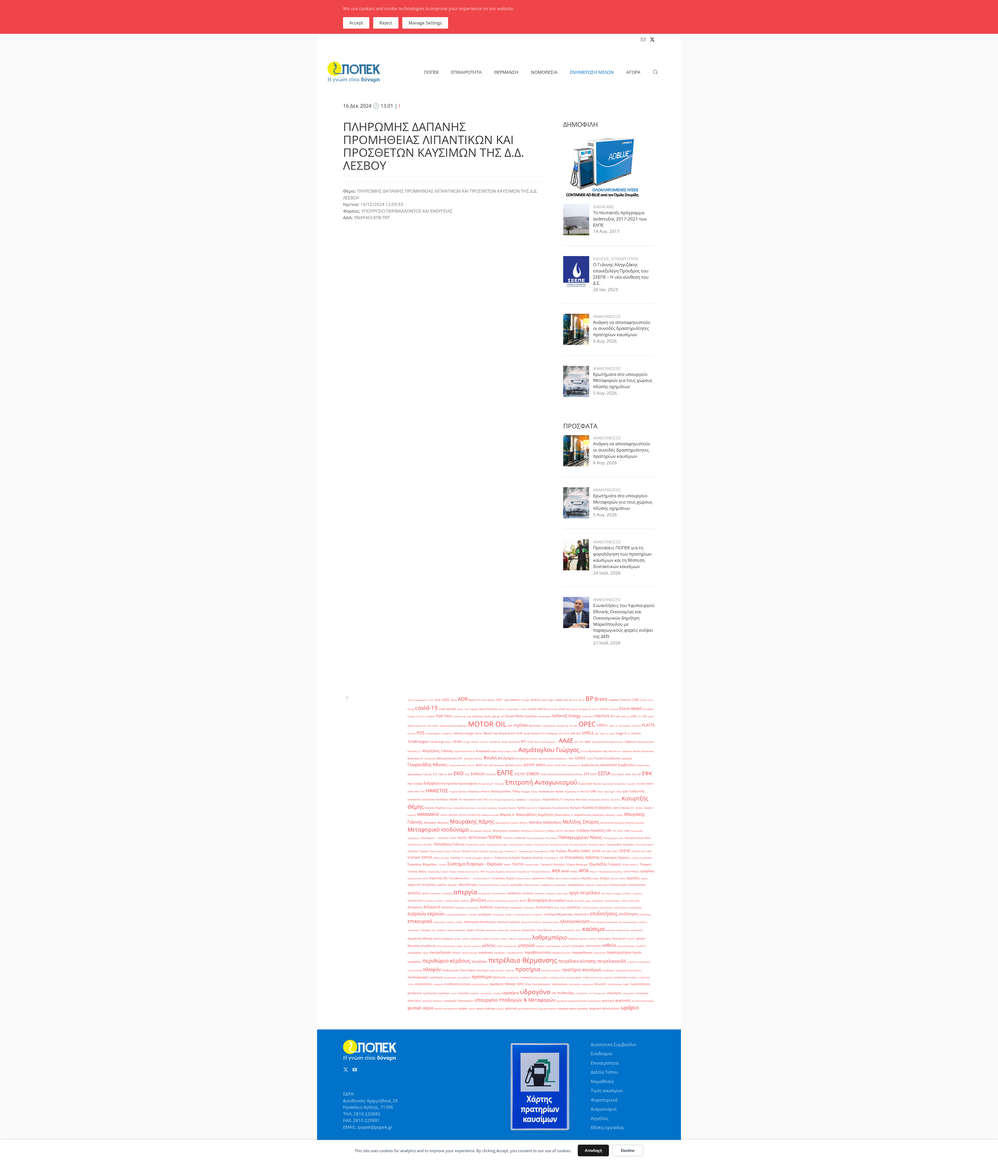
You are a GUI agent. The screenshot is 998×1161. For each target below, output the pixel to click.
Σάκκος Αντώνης (441, 857)
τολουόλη (463, 993)
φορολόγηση (594, 1000)
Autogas (525, 700)
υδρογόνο (535, 991)
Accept (356, 23)
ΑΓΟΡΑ (633, 72)
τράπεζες (474, 993)
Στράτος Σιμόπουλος (641, 857)
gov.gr (496, 716)
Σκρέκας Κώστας (532, 857)
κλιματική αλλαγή (420, 938)
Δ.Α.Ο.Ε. (471, 765)
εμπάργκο (485, 914)
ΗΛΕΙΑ (410, 791)
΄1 (557, 741)
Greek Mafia (514, 716)
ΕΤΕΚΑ (628, 774)
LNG (633, 716)
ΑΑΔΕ (566, 740)
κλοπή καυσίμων (443, 938)
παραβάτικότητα (515, 952)
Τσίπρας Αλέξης (417, 871)
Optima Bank (625, 725)
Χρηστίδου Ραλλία (543, 878)
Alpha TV (474, 700)
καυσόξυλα (569, 930)
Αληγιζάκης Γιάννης (437, 750)
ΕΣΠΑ (604, 773)
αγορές (644, 878)
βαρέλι (457, 900)
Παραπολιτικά (541, 844)
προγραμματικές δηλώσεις (629, 970)
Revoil (487, 733)
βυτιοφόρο (557, 900)
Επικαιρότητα (605, 1063)
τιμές (626, 984)
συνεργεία (438, 984)
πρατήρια (527, 969)
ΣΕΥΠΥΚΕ (635, 851)
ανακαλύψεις (560, 884)
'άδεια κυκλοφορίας (417, 700)
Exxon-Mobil (630, 708)
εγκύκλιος (574, 907)
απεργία (465, 892)
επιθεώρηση (645, 914)
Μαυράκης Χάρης (472, 821)
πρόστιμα (481, 976)
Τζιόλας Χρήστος (630, 864)
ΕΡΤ (586, 774)
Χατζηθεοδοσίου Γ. (460, 878)
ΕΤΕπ (634, 774)
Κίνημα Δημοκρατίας (504, 799)
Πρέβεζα (484, 851)
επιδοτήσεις (604, 913)
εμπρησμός (498, 914)
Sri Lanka (610, 733)
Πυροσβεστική (541, 851)
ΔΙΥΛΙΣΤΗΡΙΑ (561, 765)
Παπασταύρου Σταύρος (521, 844)
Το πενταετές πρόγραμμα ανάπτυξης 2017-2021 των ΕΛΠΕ (620, 219)
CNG (635, 700)
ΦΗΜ (565, 871)
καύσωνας (610, 930)
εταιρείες (450, 922)
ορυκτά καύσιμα (469, 952)
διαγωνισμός (472, 907)
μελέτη (500, 945)
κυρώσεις (495, 938)
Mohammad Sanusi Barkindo (453, 725)
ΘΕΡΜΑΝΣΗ (506, 72)
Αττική (584, 751)
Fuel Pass (444, 715)
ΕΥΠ (639, 774)
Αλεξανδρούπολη (645, 741)
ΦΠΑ (584, 871)
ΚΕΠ (460, 799)
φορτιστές (623, 1000)
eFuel (562, 709)
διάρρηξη (460, 907)
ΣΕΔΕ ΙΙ (615, 851)
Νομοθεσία (602, 1081)
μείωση (467, 945)
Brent (600, 699)
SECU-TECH (564, 733)
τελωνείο (600, 984)
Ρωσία (573, 850)
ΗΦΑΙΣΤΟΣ (436, 790)
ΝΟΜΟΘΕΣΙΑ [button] (544, 72)
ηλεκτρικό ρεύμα (550, 922)
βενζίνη (478, 900)
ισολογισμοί (414, 930)
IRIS (612, 716)
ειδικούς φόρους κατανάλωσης (597, 907)
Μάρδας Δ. (507, 815)
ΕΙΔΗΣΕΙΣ (601, 258)
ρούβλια (544, 977)
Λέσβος (639, 807)
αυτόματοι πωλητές (434, 900)
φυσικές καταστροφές (643, 1000)
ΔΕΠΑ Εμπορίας (496, 765)
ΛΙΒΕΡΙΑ (616, 807)
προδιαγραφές (418, 977)
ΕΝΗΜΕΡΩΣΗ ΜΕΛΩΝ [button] (592, 72)
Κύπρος (575, 807)
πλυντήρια (467, 970)
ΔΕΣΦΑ (509, 765)
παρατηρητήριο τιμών (624, 952)
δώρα (563, 907)
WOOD (504, 741)
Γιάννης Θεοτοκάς (457, 765)
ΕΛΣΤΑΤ (520, 774)
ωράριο (630, 1007)
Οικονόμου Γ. (429, 838)
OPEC (587, 724)
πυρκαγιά (526, 977)
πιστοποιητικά (415, 970)
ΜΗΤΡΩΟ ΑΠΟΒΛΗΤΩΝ (470, 814)
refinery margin (463, 733)
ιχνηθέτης (441, 930)
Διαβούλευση (590, 765)
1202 (431, 700)
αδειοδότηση (467, 884)
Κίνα (491, 799)
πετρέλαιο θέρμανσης (522, 960)
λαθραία (512, 938)
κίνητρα (479, 930)
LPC (639, 716)
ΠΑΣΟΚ (462, 838)
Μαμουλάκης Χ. (564, 815)
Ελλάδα (418, 783)
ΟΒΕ (608, 830)
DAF (466, 709)
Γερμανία (626, 758)
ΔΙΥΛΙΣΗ (550, 765)
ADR (463, 699)
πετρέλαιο (479, 961)
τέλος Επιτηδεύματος (537, 984)
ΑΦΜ (587, 741)
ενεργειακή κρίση (522, 914)
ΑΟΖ (576, 741)
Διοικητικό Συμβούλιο (617, 764)
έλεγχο (595, 878)
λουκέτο (631, 938)
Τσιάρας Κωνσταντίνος (468, 871)
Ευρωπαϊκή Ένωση (590, 783)
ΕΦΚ (647, 773)
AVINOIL (535, 700)
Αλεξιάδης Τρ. (414, 751)
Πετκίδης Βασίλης (578, 844)
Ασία (515, 751)
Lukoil (651, 716)
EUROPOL (604, 709)
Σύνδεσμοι (602, 1053)
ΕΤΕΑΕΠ (620, 774)
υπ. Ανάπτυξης (562, 992)
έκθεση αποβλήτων (571, 878)
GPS (502, 716)
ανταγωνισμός (618, 884)
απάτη (426, 893)
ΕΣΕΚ (593, 774)
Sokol (602, 733)
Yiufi (530, 741)
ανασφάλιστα (576, 884)
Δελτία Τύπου (604, 1072)
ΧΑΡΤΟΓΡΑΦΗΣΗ (631, 871)
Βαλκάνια (627, 751)
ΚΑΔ (641, 791)
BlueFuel (573, 700)
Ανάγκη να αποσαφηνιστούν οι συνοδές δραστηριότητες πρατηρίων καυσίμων (621, 328)
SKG (597, 733)
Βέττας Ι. (618, 751)
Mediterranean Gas (417, 725)
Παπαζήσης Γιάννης (449, 844)
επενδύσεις (581, 914)
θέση (593, 922)
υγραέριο (510, 992)
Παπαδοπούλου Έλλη (637, 838)
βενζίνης (491, 900)
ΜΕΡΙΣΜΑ (453, 814)
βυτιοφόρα (538, 900)
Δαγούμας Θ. (574, 765)
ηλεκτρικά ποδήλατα (531, 922)
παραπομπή (600, 952)
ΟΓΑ (614, 830)
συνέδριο (633, 977)
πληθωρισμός (450, 970)
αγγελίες (633, 878)
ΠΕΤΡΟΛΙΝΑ (477, 837)
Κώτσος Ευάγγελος (597, 807)
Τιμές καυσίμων (607, 1090)
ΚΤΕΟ (485, 799)
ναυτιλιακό (593, 946)
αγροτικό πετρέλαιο (422, 884)
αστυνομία (606, 893)
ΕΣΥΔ (613, 774)
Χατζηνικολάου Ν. (482, 878)
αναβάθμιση (547, 884)
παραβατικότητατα (561, 952)
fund (469, 716)
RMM (495, 733)
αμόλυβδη (516, 884)
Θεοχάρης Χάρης (529, 791)
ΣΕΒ (603, 851)
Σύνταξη (442, 864)
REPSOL (478, 733)
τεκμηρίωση (587, 984)
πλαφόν (432, 969)
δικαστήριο (529, 907)
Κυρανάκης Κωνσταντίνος (553, 808)
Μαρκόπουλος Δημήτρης (589, 815)
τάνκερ (509, 983)
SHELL (588, 733)
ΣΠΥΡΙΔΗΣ (414, 857)
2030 (438, 700)
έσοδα (622, 878)
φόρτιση (511, 1008)
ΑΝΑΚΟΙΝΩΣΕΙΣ (607, 316)
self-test (575, 733)
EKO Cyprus (572, 709)
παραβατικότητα (538, 952)
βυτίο (523, 900)
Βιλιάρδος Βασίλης (473, 758)
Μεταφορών (476, 830)
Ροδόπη (561, 851)
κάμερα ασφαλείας (456, 930)
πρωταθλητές (464, 977)
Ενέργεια (431, 783)
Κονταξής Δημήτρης (487, 807)
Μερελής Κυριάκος (635, 822)
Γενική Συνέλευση (607, 758)
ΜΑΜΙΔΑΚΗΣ (428, 814)
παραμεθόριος (582, 952)
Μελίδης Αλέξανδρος (545, 822)
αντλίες (414, 892)
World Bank (514, 741)
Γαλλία (590, 758)
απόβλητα (514, 893)
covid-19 (426, 708)
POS (421, 733)
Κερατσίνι (616, 799)
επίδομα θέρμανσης (558, 914)
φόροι (463, 1008)
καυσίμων (558, 930)
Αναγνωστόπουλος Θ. (464, 751)
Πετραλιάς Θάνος (597, 844)
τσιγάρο (497, 993)
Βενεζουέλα (430, 758)
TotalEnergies (418, 741)
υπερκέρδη (613, 993)
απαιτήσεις (436, 893)
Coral (643, 700)
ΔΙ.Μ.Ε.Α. (518, 765)
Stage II (620, 733)
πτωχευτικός (513, 977)
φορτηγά (608, 1000)
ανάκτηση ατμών (531, 884)
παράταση (485, 952)
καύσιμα (593, 928)
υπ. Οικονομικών (597, 993)
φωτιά (438, 1008)
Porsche (412, 733)
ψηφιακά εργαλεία (548, 1008)
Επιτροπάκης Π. (486, 783)
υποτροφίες (628, 993)
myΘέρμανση (549, 725)
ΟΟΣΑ (620, 830)
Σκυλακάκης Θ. (551, 857)
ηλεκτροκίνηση (575, 921)
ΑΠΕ (581, 741)
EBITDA (542, 709)
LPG (644, 716)
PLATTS (648, 725)
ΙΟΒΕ (593, 791)
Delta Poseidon (488, 709)
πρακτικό (509, 970)
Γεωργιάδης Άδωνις (428, 764)
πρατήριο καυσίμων (581, 970)
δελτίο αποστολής (631, 900)
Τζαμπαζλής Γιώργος (604, 864)
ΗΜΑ (416, 791)
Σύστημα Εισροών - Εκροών (475, 863)
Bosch (582, 700)
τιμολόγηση (430, 993)
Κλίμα (449, 807)
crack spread (447, 709)
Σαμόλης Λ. (457, 857)
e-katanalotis (512, 709)
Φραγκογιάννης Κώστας (610, 871)
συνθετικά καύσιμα (457, 984)
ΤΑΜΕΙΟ (507, 864)
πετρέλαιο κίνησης (577, 961)
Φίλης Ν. (594, 871)
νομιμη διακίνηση (625, 945)
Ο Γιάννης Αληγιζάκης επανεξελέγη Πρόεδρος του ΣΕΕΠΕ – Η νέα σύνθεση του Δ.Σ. (620, 274)
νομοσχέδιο (415, 952)
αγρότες (442, 884)
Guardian (530, 716)
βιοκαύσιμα (502, 900)
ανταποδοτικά (636, 884)
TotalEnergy (436, 741)
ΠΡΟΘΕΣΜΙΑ (520, 838)
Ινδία (618, 791)
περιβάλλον (415, 961)
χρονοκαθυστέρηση (527, 1008)
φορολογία (561, 1000)
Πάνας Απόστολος (535, 838)
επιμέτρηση (439, 922)
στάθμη (586, 977)
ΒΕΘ (611, 751)
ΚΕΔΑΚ (453, 799)
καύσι (578, 930)
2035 (445, 700)
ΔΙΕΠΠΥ (529, 764)
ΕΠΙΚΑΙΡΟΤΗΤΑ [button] (466, 72)
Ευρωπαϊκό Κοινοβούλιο (614, 783)
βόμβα (570, 900)
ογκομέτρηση (440, 952)
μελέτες (489, 945)
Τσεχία (452, 871)
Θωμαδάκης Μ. (572, 791)
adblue (453, 700)
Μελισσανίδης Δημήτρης (612, 822)
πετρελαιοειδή (611, 961)
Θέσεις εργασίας (607, 1127)
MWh (510, 725)
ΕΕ (446, 774)
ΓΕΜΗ (571, 758)
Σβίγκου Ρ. (488, 857)
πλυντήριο (482, 970)
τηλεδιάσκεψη (615, 984)
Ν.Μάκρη (550, 830)
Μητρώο (487, 830)
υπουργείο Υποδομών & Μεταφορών (514, 1000)
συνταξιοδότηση (480, 984)
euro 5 (595, 709)
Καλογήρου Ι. (535, 799)
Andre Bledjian (488, 700)
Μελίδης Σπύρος (581, 822)
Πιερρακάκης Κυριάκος (620, 844)
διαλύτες (487, 907)
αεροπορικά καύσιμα (488, 884)
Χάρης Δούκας (415, 878)
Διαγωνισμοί (604, 1109)
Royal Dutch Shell (511, 733)
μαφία (460, 945)
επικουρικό (420, 921)
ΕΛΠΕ (505, 772)
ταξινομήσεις (560, 984)
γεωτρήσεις (598, 900)
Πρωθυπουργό (526, 851)
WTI (523, 741)
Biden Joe (562, 700)
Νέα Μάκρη (569, 830)
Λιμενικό (412, 814)
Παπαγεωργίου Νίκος (580, 837)
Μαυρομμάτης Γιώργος (506, 822)
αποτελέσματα (499, 893)
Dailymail (473, 709)
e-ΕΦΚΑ (532, 709)
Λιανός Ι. (649, 808)
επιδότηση (628, 913)
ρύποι (562, 977)
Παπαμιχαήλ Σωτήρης (497, 844)
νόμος (426, 952)
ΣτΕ (562, 857)
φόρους (500, 1008)
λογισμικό (619, 938)
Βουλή (490, 758)
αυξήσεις (627, 893)
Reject (385, 23)
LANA (623, 716)
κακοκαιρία (491, 930)
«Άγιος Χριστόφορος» (544, 741)
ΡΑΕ (552, 851)
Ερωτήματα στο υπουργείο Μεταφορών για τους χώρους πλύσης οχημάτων (622, 380)
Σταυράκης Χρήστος (582, 857)
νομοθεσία (640, 945)
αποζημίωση (484, 893)
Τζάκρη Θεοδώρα (576, 864)
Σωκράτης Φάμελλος (422, 864)
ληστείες (583, 938)
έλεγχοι (605, 878)
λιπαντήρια (604, 938)
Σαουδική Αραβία (473, 857)
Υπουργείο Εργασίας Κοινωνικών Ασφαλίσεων (507, 871)
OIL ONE (573, 725)
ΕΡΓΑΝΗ (579, 774)
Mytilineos (535, 725)
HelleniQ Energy (566, 715)
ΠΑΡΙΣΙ (453, 838)
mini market (433, 725)
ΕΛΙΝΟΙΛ (478, 773)
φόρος (472, 1008)
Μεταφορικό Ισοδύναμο (438, 829)
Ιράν (625, 791)
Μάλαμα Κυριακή (490, 814)
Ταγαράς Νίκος (532, 864)
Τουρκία (645, 864)
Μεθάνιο (523, 822)
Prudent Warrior (433, 733)
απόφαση (550, 893)
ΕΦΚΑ (410, 783)
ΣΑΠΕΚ (596, 851)
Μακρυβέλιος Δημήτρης (535, 814)
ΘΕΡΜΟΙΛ (485, 791)
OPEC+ (602, 725)
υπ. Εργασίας (581, 993)
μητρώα (526, 945)
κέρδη (470, 930)
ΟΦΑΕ (626, 830)
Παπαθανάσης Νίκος (475, 844)
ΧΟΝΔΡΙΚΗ (647, 871)
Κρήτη (521, 808)
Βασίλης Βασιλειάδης (643, 751)
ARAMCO (515, 700)
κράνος (457, 938)
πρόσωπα (499, 977)
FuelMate (430, 716)
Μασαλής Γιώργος (614, 814)
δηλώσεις (447, 907)
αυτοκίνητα (415, 900)
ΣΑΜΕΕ (585, 851)
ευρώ (459, 922)
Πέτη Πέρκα (551, 838)
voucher (484, 741)
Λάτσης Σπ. (628, 808)
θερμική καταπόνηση (607, 922)
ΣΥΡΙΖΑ (427, 857)
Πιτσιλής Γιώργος (418, 851)
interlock (601, 715)
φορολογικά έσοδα (577, 1000)
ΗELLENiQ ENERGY (645, 783)
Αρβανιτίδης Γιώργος (500, 751)
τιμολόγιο (444, 993)
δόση (556, 907)
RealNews (447, 733)
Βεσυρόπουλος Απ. (450, 758)
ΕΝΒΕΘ (533, 774)
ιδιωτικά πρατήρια (628, 922)
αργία (559, 893)
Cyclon (460, 709)
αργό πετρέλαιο (584, 893)
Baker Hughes (548, 700)
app (506, 700)
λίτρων (504, 938)
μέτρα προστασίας (446, 945)
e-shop (523, 709)
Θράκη (560, 791)
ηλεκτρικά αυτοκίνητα (480, 922)
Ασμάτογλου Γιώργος (549, 749)
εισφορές (472, 914)
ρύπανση (553, 977)
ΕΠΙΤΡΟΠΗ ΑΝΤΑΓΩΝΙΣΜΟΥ (561, 774)
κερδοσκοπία (622, 930)
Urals (457, 741)
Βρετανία (543, 758)
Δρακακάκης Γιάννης (420, 774)
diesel (502, 709)
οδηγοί (456, 952)
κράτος (465, 938)
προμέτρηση (450, 977)
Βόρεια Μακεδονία (558, 758)
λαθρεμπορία (524, 938)
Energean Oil (585, 709)
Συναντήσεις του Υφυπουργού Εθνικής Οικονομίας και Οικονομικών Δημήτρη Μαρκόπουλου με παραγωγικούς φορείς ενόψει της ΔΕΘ (623, 620)
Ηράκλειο (474, 791)
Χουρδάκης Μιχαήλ (503, 878)
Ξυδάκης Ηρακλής (590, 830)
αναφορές (590, 884)
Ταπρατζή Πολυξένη (552, 864)
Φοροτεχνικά (604, 1100)
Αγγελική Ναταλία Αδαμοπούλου (607, 741)
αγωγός (452, 884)
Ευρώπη (631, 783)
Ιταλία (633, 791)
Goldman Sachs (481, 716)
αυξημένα (637, 893)
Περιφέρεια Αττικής (559, 844)
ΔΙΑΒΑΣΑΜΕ (603, 206)
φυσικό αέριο (421, 1008)
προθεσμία (436, 977)
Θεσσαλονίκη (547, 791)
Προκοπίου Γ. (511, 851)
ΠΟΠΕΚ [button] (431, 72)
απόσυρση (539, 893)
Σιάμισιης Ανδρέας (507, 857)
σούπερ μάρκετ (573, 977)
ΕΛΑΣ (467, 774)
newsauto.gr (563, 725)
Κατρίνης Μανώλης (575, 799)
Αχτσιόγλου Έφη (598, 751)
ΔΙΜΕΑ (540, 765)
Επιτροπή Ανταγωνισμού (541, 782)
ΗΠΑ (422, 791)
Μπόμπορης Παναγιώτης (533, 830)
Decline (627, 1150)
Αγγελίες (599, 1118)
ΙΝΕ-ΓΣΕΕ (584, 791)
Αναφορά (482, 751)
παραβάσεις (500, 952)
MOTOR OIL (487, 724)
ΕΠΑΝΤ (543, 774)
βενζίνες (465, 900)
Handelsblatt (544, 716)
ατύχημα (617, 893)
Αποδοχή (593, 1150)
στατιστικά (596, 977)
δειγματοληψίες (613, 900)
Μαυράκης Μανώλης (436, 822)
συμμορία (608, 977)
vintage (466, 741)
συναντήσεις (423, 984)
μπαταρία (566, 945)
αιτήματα (504, 884)
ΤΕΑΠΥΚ (518, 864)
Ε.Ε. (435, 774)
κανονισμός (503, 930)
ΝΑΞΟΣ (559, 830)
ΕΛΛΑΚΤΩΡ (491, 774)
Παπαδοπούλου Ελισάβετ (420, 844)
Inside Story (587, 716)
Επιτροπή (499, 783)
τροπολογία (486, 993)
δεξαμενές (415, 907)
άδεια (558, 878)
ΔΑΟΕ (479, 765)
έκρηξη (586, 878)
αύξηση (448, 900)
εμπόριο (509, 914)
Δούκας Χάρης (643, 765)
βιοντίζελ (514, 900)
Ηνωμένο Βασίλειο (458, 791)
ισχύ (433, 930)
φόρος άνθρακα (485, 1008)
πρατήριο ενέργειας (551, 970)
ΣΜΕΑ (649, 851)
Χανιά (425, 878)
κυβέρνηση (475, 938)
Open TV (613, 725)
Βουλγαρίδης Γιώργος (526, 758)
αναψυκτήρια (602, 884)
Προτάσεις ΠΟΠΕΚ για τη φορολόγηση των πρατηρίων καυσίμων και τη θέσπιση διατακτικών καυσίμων (622, 557)
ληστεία (573, 938)
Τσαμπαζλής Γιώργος (438, 871)
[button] (655, 72)
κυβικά (485, 938)
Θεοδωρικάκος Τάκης (505, 791)
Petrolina (636, 725)
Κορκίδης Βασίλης (507, 807)
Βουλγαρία (506, 758)
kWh (618, 716)
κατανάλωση (544, 930)
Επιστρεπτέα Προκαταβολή (459, 783)
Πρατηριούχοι (496, 851)
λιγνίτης (592, 938)
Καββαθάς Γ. (522, 799)
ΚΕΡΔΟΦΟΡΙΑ (469, 799)
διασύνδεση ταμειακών (508, 907)
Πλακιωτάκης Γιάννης (440, 851)
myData (521, 725)
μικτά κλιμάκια (553, 945)
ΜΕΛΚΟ (444, 814)
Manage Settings (425, 23)
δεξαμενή (432, 906)
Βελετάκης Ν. (416, 758)
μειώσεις (476, 945)
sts (628, 733)
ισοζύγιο (642, 922)
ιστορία (425, 930)
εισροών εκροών (426, 913)
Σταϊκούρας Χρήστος (615, 857)
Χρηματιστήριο (523, 878)
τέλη (519, 983)
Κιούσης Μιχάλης (435, 808)
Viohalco (475, 741)
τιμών (453, 993)
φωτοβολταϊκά (450, 1008)
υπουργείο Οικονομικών (458, 1000)
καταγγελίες (529, 930)
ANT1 (499, 700)
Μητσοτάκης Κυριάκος (506, 830)
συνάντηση (620, 977)
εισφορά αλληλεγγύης (456, 914)
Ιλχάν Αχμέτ (609, 791)
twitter (448, 741)
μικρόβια (539, 945)
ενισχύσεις (538, 914)
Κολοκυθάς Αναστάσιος (464, 807)
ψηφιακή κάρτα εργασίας (573, 1008)
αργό (565, 893)
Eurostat (614, 709)
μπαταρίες (578, 946)
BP (589, 698)
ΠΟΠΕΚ (494, 837)
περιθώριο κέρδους (446, 960)
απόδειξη (527, 893)
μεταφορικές (510, 945)
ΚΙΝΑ (479, 799)
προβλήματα (608, 970)
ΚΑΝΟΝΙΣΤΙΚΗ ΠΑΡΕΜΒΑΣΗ (435, 799)
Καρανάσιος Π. (553, 799)
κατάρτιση (515, 930)
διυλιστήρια (544, 907)
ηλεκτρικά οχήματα (508, 922)
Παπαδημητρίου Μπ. (613, 838)
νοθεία (609, 945)
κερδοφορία (637, 930)
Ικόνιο (600, 791)
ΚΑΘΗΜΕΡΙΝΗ (414, 799)
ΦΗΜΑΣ (574, 871)
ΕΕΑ (450, 774)
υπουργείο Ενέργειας (432, 1000)
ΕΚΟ (459, 773)
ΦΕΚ (556, 871)
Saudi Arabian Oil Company (540, 733)
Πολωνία (456, 851)
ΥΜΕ (482, 871)
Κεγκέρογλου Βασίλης (599, 799)
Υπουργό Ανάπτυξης (541, 871)
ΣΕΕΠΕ (624, 850)
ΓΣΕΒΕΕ (580, 758)
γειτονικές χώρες (583, 900)
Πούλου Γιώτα (469, 851)
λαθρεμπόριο (549, 937)
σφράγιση (496, 984)
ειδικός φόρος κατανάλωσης (628, 907)
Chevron (625, 700)
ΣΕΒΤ (608, 851)
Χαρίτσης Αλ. (438, 878)
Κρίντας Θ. (532, 807)
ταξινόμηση (574, 984)
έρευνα (614, 878)
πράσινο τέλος (497, 970)
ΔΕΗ (486, 765)
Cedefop (613, 700)
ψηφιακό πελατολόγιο (604, 1008)
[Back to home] (353, 72)
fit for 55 (420, 716)
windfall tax (494, 741)
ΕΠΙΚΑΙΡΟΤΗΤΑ (624, 258)
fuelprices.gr (459, 716)
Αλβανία (630, 741)
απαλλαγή (447, 893)
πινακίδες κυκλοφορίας (638, 961)
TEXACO (636, 733)
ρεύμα (536, 977)
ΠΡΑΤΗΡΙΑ (508, 838)
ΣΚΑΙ (643, 851)
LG (628, 716)
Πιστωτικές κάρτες (644, 844)
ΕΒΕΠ (441, 774)
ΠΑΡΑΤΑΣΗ (443, 838)
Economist (553, 709)
